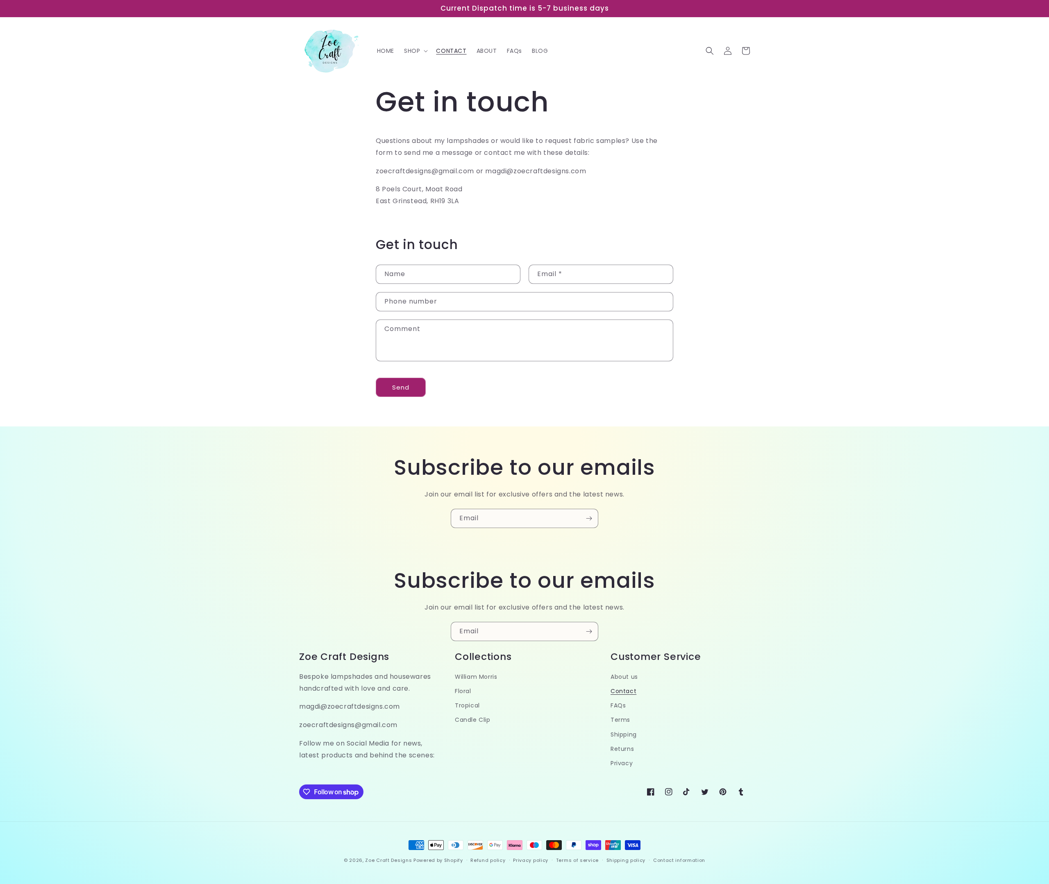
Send (400, 387)
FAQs (618, 705)
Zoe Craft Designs (388, 860)
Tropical (467, 705)
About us (624, 677)
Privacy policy (530, 860)
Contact (623, 691)
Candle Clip (472, 720)
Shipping (624, 734)
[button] (415, 50)
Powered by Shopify (438, 860)
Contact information (679, 860)
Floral (463, 691)
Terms (620, 720)
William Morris (476, 677)
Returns (622, 749)
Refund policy (487, 860)
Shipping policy (626, 860)
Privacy (622, 763)
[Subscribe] (589, 518)
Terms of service (577, 860)
